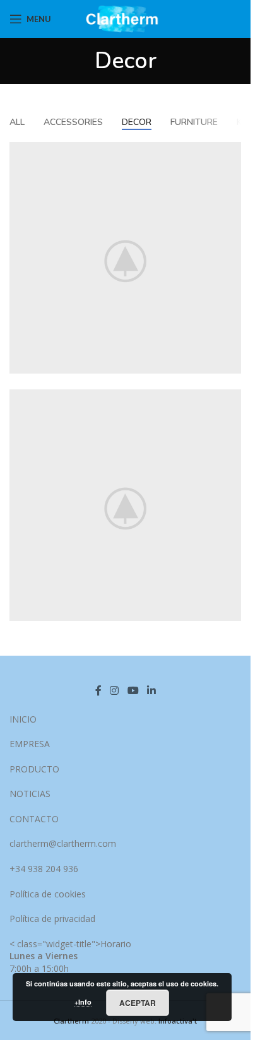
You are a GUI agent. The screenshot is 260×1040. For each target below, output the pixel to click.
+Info (83, 1002)
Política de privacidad (52, 919)
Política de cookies (47, 894)
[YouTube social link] (133, 690)
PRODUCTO (34, 769)
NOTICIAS (29, 794)
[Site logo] (125, 18)
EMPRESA (29, 744)
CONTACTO (34, 819)
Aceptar (137, 1002)
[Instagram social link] (114, 690)
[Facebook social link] (98, 690)
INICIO (23, 719)
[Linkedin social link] (151, 690)
